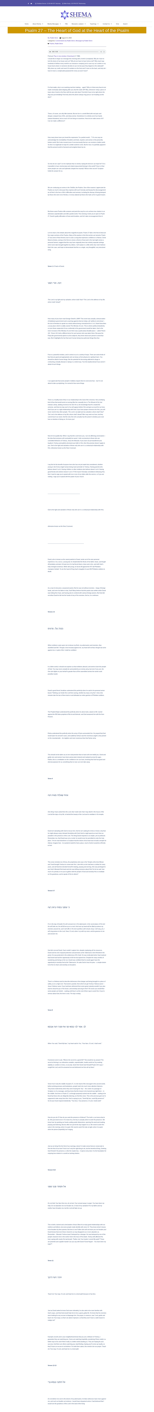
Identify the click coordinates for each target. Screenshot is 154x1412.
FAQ (66, 24)
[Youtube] (31, 3)
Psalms (51, 43)
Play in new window (60, 56)
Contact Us (106, 24)
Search (125, 24)
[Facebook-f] (28, 3)
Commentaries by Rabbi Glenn (65, 41)
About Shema (37, 24)
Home (27, 24)
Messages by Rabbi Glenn (84, 41)
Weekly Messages (53, 24)
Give (117, 24)
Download (70, 56)
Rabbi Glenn (59, 43)
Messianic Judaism (78, 24)
